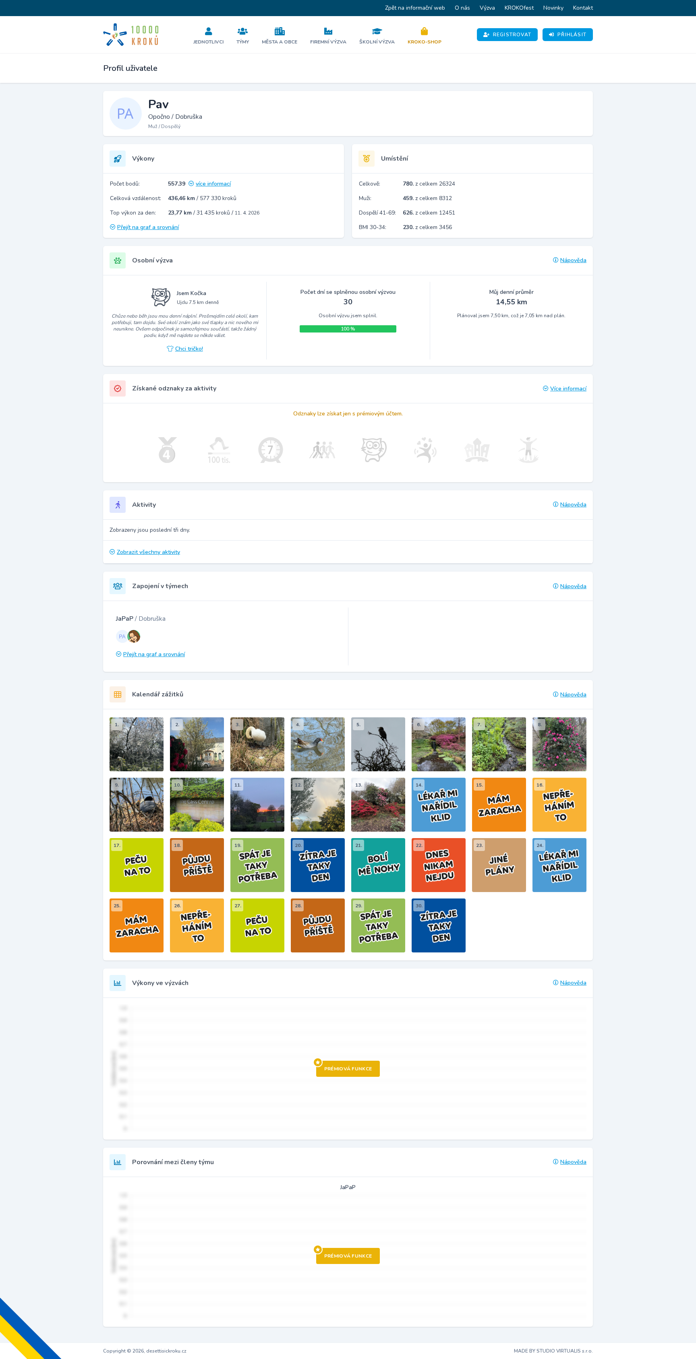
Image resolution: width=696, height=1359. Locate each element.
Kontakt (583, 8)
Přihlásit (571, 34)
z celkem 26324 (429, 184)
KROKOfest (519, 8)
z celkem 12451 (429, 213)
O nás (462, 8)
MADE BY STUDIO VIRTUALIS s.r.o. (553, 1351)
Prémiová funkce (348, 1069)
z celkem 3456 (427, 227)
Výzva (487, 8)
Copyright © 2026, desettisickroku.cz (144, 1351)
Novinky (553, 8)
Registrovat (512, 34)
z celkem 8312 (427, 198)
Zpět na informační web (415, 8)
